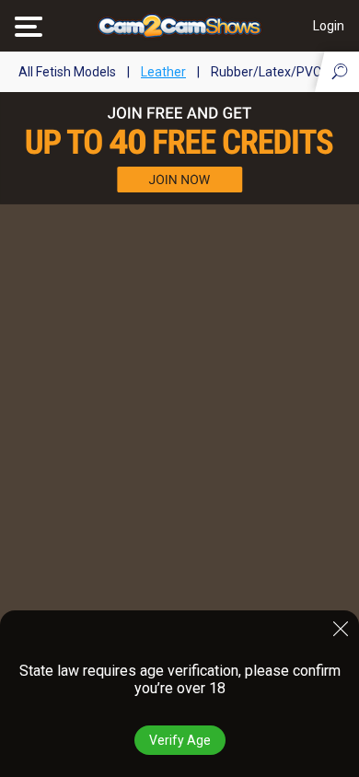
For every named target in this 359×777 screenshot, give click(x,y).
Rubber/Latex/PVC (266, 71)
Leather (163, 71)
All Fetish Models (67, 71)
